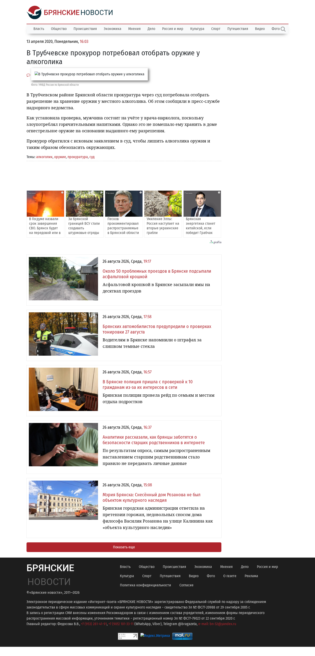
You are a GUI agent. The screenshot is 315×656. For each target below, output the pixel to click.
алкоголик (44, 157)
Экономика (112, 29)
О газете (229, 576)
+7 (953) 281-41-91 (94, 624)
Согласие (186, 585)
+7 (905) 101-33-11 (121, 624)
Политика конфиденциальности (145, 585)
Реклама (251, 576)
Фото (211, 576)
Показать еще (124, 547)
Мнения (134, 29)
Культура (197, 29)
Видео (260, 29)
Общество (59, 29)
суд (92, 157)
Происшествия (85, 29)
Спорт (215, 29)
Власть (38, 29)
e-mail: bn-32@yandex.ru (217, 624)
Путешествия (237, 29)
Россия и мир (172, 29)
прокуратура (78, 157)
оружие (60, 157)
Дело (151, 29)
